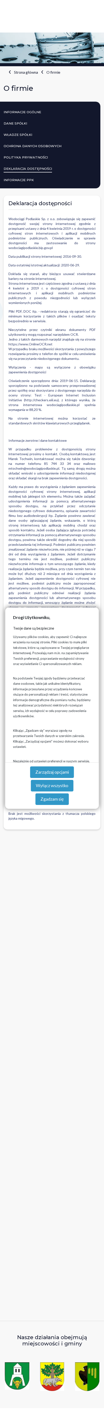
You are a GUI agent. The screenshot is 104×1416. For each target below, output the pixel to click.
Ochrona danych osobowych (32, 146)
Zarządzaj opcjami (52, 772)
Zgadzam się (52, 799)
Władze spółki (18, 135)
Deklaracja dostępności (28, 169)
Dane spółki (15, 123)
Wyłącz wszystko (52, 785)
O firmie (53, 72)
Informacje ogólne (22, 112)
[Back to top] (93, 1405)
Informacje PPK (19, 180)
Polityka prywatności (26, 157)
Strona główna (26, 72)
